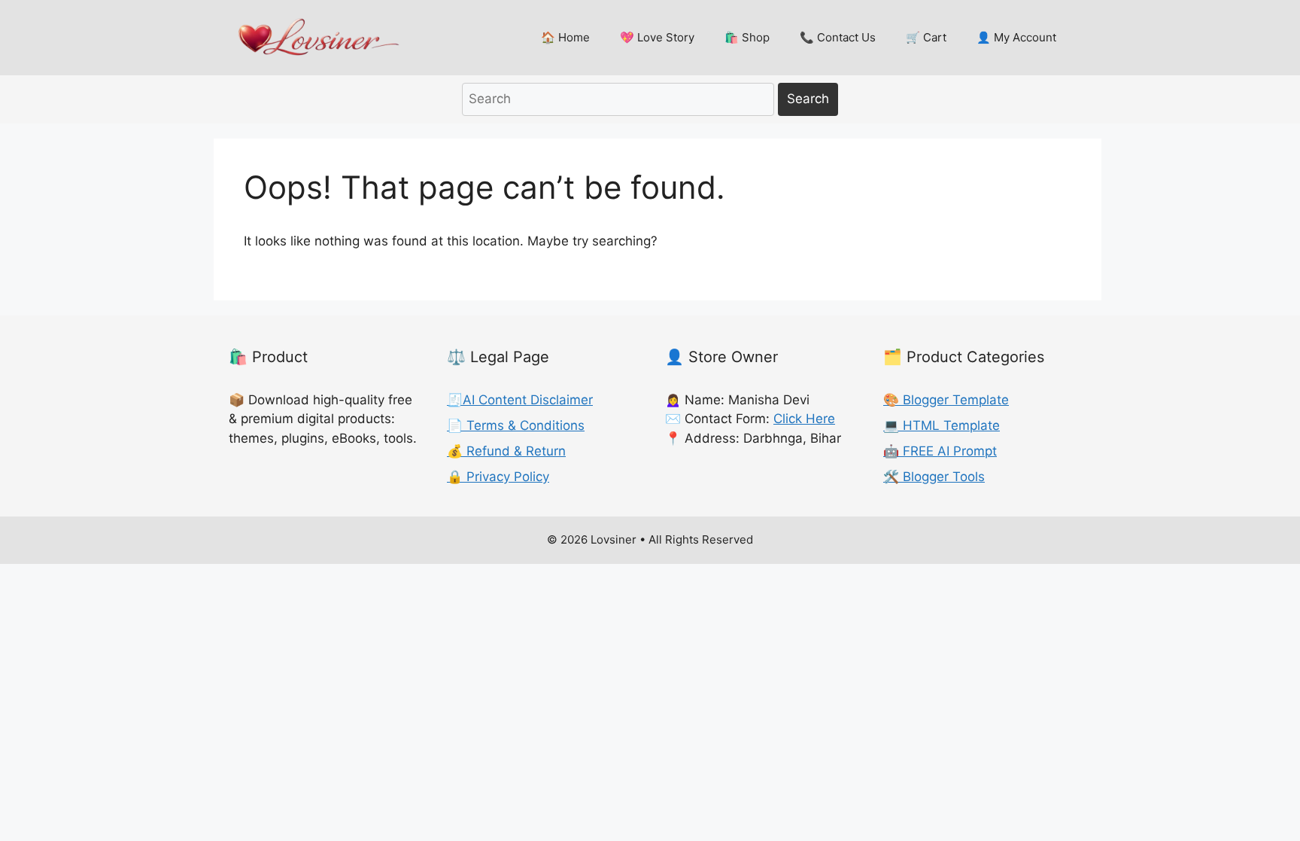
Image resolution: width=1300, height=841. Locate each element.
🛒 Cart (926, 37)
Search (808, 98)
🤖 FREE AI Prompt (940, 451)
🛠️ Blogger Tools (934, 476)
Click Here (804, 418)
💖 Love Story (657, 37)
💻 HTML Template (941, 425)
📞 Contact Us (838, 37)
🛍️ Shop (747, 37)
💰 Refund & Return (506, 451)
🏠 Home (565, 37)
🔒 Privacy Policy (498, 476)
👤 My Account (1016, 37)
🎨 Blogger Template (946, 399)
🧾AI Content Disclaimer (520, 399)
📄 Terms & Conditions (516, 425)
